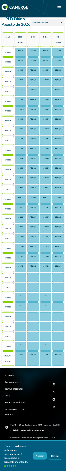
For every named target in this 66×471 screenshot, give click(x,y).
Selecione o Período (40, 22)
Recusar (55, 455)
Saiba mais (10, 465)
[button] (59, 7)
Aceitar (40, 455)
